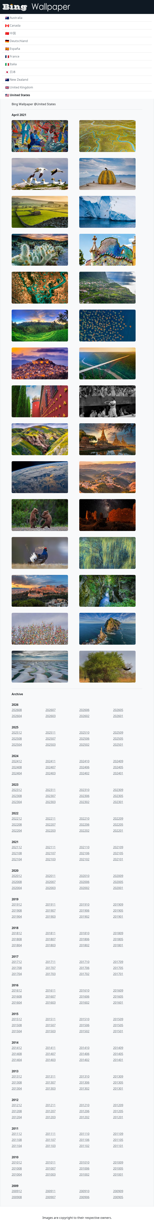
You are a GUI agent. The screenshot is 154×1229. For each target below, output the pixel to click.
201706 (84, 968)
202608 (17, 710)
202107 (50, 853)
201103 (50, 1146)
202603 (50, 716)
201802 (84, 945)
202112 (17, 847)
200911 (50, 1191)
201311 (50, 1076)
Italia (13, 64)
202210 (84, 818)
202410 (84, 761)
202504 (17, 745)
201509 (118, 1019)
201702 (84, 974)
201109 (118, 1134)
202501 (118, 745)
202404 (17, 773)
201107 (50, 1140)
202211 (50, 818)
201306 (84, 1082)
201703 (50, 974)
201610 (84, 990)
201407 (50, 1054)
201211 (50, 1105)
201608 (17, 996)
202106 (84, 853)
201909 (118, 904)
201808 (17, 939)
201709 (118, 962)
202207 (50, 824)
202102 (84, 859)
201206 (84, 1111)
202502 (84, 745)
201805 (118, 939)
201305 (118, 1082)
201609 (118, 990)
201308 (17, 1082)
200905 (118, 1197)
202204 (17, 831)
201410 (84, 1048)
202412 (17, 761)
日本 (13, 72)
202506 (84, 738)
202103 (50, 859)
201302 (84, 1088)
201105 (118, 1140)
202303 (50, 802)
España (15, 49)
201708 (17, 968)
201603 (50, 1002)
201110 (84, 1134)
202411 (50, 761)
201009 (118, 1162)
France (14, 56)
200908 (17, 1197)
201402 (84, 1060)
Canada (15, 25)
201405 (118, 1054)
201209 (118, 1105)
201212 (17, 1105)
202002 (84, 888)
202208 (17, 824)
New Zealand (19, 79)
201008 (17, 1168)
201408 (17, 1054)
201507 (50, 1025)
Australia (16, 18)
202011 (50, 876)
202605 (118, 710)
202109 (118, 847)
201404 (17, 1060)
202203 (50, 831)
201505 (118, 1025)
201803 (50, 945)
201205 (118, 1111)
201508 (17, 1025)
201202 (84, 1117)
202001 (118, 888)
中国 (13, 33)
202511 (50, 732)
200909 (118, 1191)
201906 (84, 910)
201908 (17, 910)
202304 (17, 802)
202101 (118, 859)
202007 (50, 882)
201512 (17, 1019)
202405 (118, 767)
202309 (118, 790)
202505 (118, 738)
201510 (84, 1019)
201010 (84, 1162)
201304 (17, 1088)
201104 (17, 1146)
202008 (17, 882)
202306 (84, 796)
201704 (17, 974)
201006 (84, 1168)
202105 (118, 853)
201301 (118, 1088)
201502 (84, 1031)
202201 (118, 831)
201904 (17, 916)
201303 (50, 1088)
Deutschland (19, 41)
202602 (84, 716)
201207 (50, 1111)
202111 (50, 847)
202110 (84, 847)
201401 (118, 1060)
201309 (118, 1076)
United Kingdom (21, 87)
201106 (84, 1140)
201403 (50, 1060)
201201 (118, 1117)
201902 (84, 916)
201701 (118, 974)
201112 (17, 1134)
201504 (17, 1031)
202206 (84, 824)
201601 (118, 1002)
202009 (118, 876)
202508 (17, 738)
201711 (50, 962)
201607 (50, 996)
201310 (84, 1076)
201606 (84, 996)
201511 (50, 1019)
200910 (84, 1191)
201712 (17, 962)
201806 (84, 939)
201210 (84, 1105)
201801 (118, 945)
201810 (84, 933)
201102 (84, 1146)
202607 (50, 710)
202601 (118, 716)
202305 (118, 796)
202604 (17, 716)
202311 (50, 790)
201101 (118, 1146)
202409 (118, 761)
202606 (84, 710)
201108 (17, 1140)
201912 (17, 904)
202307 (50, 796)
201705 (118, 968)
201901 (118, 916)
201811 (50, 933)
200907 (50, 1197)
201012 (17, 1162)
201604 (17, 1002)
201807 (50, 939)
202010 (84, 876)
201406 (84, 1054)
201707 (50, 968)
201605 (118, 996)
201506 (84, 1025)
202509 (118, 732)
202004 (17, 888)
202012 (17, 876)
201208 (17, 1111)
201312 (17, 1076)
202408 (17, 767)
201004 (17, 1174)
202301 (118, 802)
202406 (84, 767)
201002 (84, 1174)
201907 (50, 910)
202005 (118, 882)
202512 (17, 732)
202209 (118, 818)
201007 (50, 1168)
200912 (17, 1191)
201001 (118, 1174)
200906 (84, 1197)
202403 (50, 773)
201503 (50, 1031)
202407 (50, 767)
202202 (84, 831)
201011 (50, 1162)
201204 (17, 1117)
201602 (84, 1002)
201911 (50, 904)
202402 (84, 773)
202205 (118, 824)
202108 (17, 853)
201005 (118, 1168)
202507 (50, 738)
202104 (17, 859)
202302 (84, 802)
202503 (50, 745)
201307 (50, 1082)
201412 (17, 1048)
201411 (50, 1048)
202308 (17, 796)
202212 (17, 818)
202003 (50, 888)
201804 (17, 945)
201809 (118, 933)
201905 (118, 910)
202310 (84, 790)
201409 (118, 1048)
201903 (50, 916)
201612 (17, 990)
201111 (50, 1134)
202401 (118, 773)
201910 (84, 904)
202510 (84, 732)
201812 (17, 933)
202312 (17, 790)
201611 (50, 990)
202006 (84, 882)
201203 (50, 1117)
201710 (84, 962)
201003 (50, 1174)
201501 (118, 1031)
